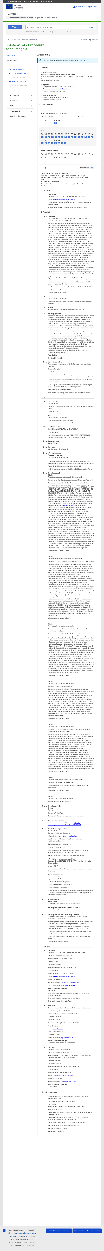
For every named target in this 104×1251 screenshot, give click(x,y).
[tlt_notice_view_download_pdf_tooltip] (42, 136)
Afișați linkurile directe (20, 73)
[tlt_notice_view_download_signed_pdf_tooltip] (55, 123)
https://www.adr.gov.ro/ (68, 1081)
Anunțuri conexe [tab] (12, 60)
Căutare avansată (46, 32)
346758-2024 (80, 60)
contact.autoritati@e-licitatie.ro (63, 1075)
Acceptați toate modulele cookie (58, 1231)
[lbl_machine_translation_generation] (61, 150)
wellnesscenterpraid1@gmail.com (59, 89)
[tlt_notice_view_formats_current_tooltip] (92, 168)
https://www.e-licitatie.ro (70, 836)
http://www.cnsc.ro (67, 1038)
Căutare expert (58, 32)
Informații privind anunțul (17, 116)
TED (7, 40)
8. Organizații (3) (15, 111)
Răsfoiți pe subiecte (72, 32)
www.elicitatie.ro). (67, 505)
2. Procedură (13, 101)
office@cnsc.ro (58, 1029)
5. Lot (11, 106)
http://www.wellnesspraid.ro (70, 982)
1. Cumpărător (14, 95)
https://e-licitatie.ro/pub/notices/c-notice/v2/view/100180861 (64, 824)
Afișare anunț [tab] (11, 55)
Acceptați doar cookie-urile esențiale (87, 1231)
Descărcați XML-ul (18, 69)
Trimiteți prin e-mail (19, 81)
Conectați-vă (80, 7)
